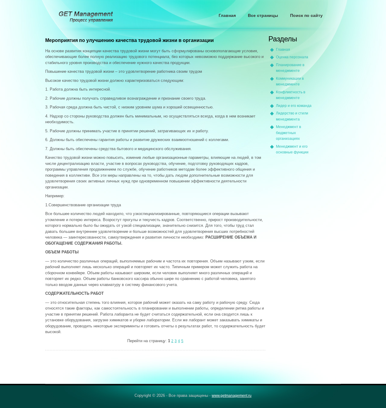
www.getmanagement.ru (232, 396)
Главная (227, 15)
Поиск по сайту (306, 15)
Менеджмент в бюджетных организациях (288, 133)
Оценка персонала (292, 57)
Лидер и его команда (294, 106)
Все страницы (263, 15)
